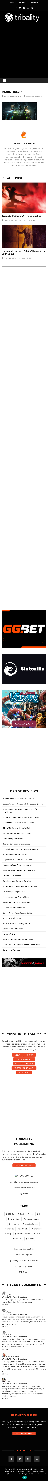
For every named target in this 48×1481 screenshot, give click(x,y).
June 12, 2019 (29, 220)
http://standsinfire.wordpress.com (19, 162)
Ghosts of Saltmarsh (12, 876)
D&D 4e (18, 1239)
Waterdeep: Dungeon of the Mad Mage (20, 886)
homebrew (15, 1224)
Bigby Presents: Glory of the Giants (18, 798)
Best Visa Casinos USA (24, 1249)
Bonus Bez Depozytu (24, 1254)
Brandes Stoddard (12, 220)
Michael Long (10, 258)
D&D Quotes (24, 1272)
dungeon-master (32, 1219)
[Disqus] (24, 303)
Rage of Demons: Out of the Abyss (18, 939)
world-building (15, 1219)
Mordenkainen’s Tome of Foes (16, 897)
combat (31, 1239)
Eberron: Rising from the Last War (18, 865)
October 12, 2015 (25, 258)
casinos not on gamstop (24, 1187)
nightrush (24, 1193)
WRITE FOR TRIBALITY (24, 1064)
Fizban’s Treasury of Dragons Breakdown (21, 817)
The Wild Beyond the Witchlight (17, 828)
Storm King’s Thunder (13, 929)
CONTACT (29, 1055)
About (12, 2)
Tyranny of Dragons (11, 950)
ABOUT (17, 1055)
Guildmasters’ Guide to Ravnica (17, 881)
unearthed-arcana (31, 1224)
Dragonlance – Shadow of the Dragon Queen (23, 804)
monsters (38, 1229)
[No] (45, 1473)
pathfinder (24, 1229)
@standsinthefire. (28, 165)
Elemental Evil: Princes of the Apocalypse (21, 945)
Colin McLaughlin (12, 96)
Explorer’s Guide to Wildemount (17, 860)
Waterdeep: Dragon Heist (14, 892)
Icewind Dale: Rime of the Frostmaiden (20, 849)
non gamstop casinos (24, 1266)
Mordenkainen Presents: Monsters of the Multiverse (21, 810)
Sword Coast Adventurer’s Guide (17, 913)
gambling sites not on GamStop (24, 1182)
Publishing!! (24, 1072)
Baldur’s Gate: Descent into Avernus (19, 870)
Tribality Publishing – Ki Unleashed (21, 215)
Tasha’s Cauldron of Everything (16, 844)
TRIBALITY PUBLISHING (24, 1165)
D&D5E (39, 1234)
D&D (22, 1214)
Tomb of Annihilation (12, 918)
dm (40, 1214)
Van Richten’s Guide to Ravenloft (17, 833)
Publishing (34, 2)
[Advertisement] (24, 49)
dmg (9, 1234)
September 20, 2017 (34, 96)
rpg (31, 1214)
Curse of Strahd (10, 934)
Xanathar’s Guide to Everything (16, 902)
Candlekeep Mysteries (13, 838)
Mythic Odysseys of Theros (15, 854)
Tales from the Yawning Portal (16, 923)
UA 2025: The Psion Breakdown (14, 1297)
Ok (25, 1477)
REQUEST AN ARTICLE (24, 1059)
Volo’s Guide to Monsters (14, 907)
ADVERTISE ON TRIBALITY (24, 1068)
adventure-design (23, 1234)
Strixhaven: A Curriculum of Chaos (18, 822)
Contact (22, 2)
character (10, 1229)
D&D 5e (11, 1214)
